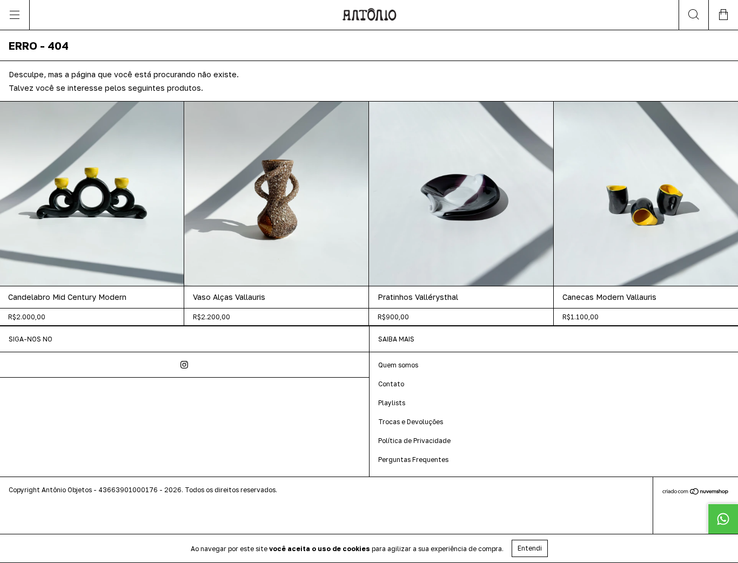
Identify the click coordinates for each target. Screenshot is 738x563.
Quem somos (398, 365)
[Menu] (15, 15)
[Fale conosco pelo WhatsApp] (723, 519)
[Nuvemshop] (695, 492)
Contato (391, 384)
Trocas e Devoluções (410, 422)
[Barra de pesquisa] (693, 15)
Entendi (530, 548)
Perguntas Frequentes (413, 459)
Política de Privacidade (414, 441)
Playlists (391, 403)
